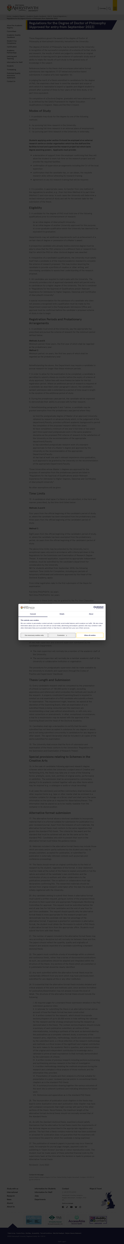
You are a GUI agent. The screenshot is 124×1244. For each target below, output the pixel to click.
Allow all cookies (90, 635)
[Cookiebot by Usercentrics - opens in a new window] (95, 607)
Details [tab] (62, 614)
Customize (61, 635)
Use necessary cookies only (34, 635)
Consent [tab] (33, 614)
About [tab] (91, 614)
